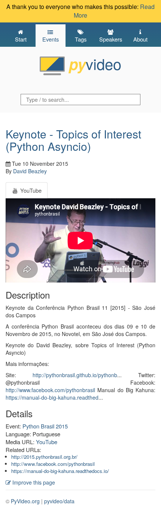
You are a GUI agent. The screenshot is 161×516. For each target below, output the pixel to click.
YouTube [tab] (30, 190)
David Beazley (30, 171)
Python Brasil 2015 (45, 426)
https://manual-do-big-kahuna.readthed (52, 397)
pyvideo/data (59, 501)
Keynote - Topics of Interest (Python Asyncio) (73, 140)
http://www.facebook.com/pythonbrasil (50, 390)
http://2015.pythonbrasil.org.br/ (44, 456)
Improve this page (33, 482)
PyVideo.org (25, 501)
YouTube (46, 442)
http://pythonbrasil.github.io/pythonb (75, 375)
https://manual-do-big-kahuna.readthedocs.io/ (60, 470)
